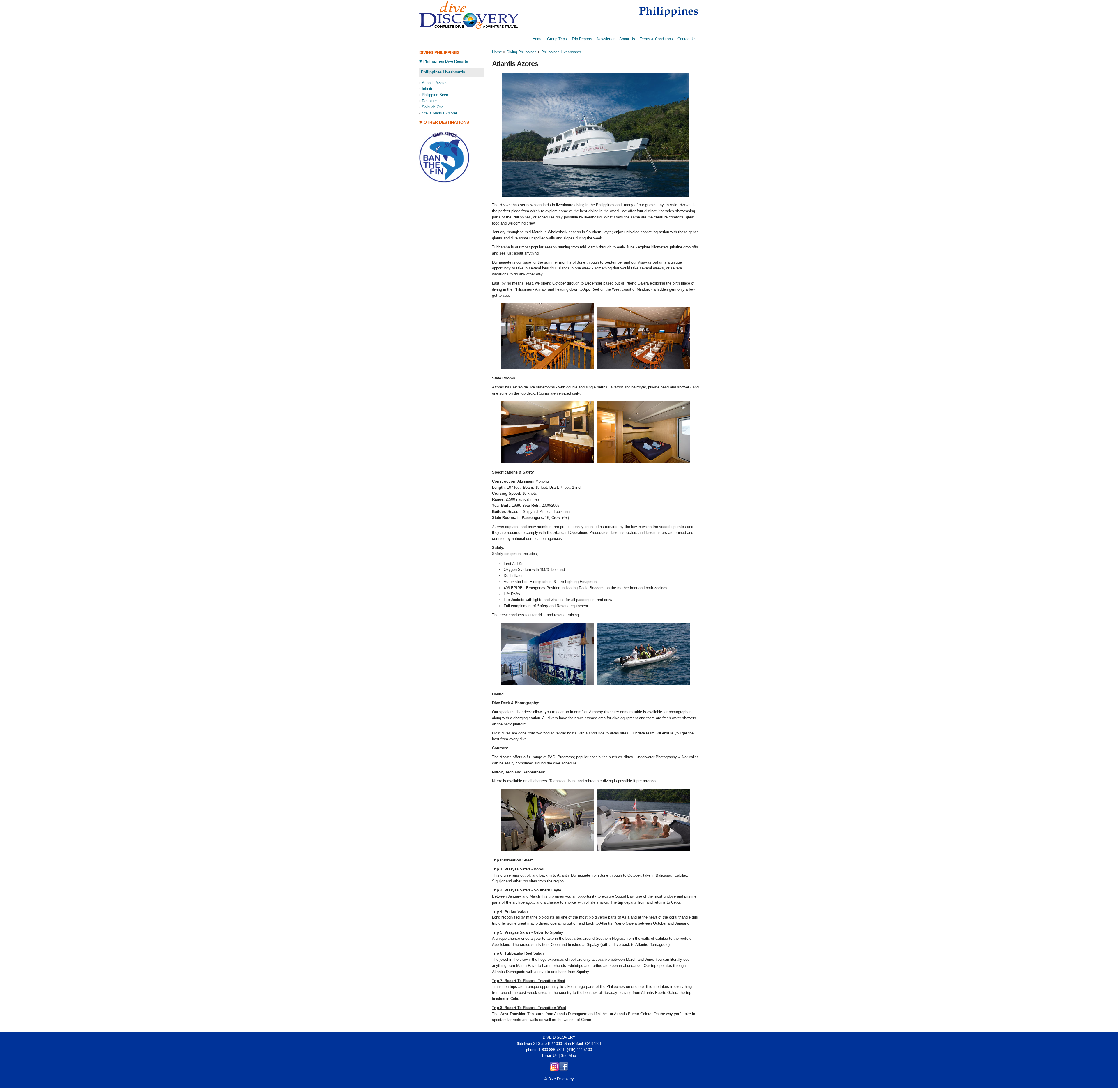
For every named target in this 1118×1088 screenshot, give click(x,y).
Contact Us (686, 39)
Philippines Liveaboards (561, 52)
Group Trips (557, 39)
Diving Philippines (522, 52)
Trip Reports (582, 39)
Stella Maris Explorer (439, 113)
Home (537, 39)
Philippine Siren (435, 95)
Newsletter (606, 39)
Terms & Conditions (656, 39)
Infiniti (427, 88)
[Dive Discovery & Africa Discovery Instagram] (554, 1070)
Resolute (429, 101)
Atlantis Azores (434, 83)
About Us (627, 39)
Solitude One (433, 107)
